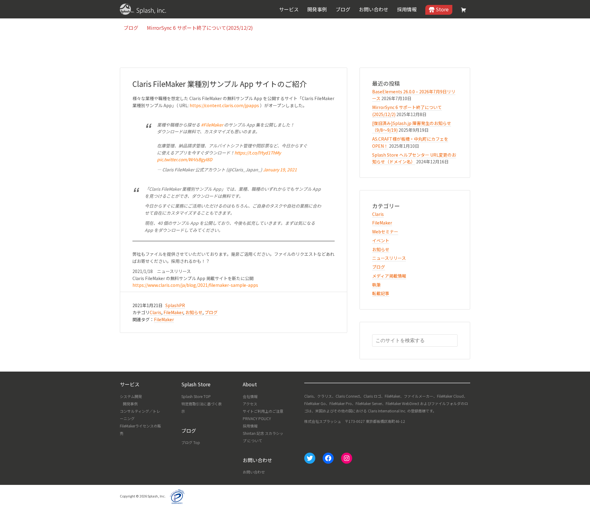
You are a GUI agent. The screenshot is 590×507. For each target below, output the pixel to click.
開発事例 (130, 403)
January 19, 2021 (280, 169)
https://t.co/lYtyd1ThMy (257, 153)
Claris (155, 312)
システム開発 (131, 396)
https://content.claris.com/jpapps (224, 105)
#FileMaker (212, 125)
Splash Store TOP (196, 396)
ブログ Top (190, 442)
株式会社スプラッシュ (143, 9)
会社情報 (250, 396)
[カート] (463, 10)
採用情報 (250, 425)
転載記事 (380, 293)
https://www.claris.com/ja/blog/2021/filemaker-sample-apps (195, 285)
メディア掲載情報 (389, 276)
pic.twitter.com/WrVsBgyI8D (184, 159)
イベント (380, 240)
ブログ (211, 312)
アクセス (250, 403)
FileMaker (173, 312)
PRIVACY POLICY (257, 418)
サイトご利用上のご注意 (263, 411)
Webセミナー (385, 231)
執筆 (376, 285)
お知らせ (194, 312)
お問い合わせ (254, 471)
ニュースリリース (389, 258)
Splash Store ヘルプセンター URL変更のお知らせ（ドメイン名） (414, 158)
